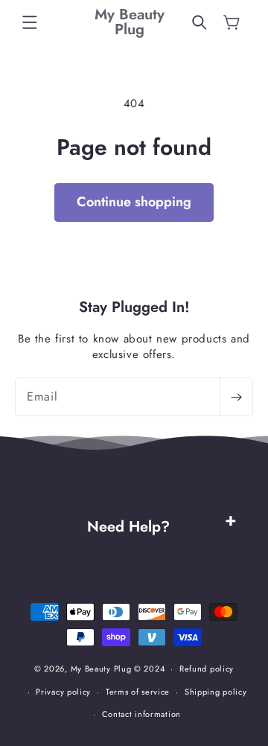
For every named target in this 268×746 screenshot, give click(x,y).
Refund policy (206, 669)
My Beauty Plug (101, 669)
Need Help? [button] (128, 527)
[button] (29, 22)
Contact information (141, 714)
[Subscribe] (236, 396)
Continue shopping (134, 201)
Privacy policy (63, 692)
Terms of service (138, 692)
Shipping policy (216, 692)
